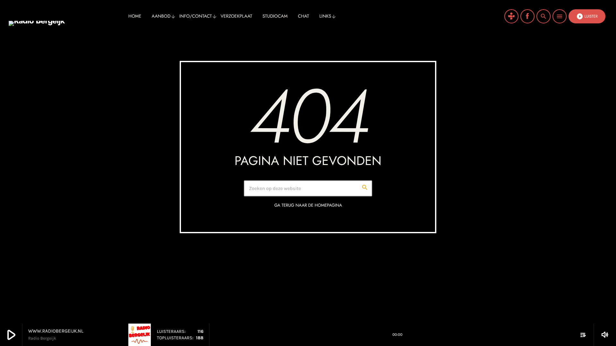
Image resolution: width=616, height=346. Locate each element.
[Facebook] (527, 16)
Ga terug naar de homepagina (308, 205)
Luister (587, 16)
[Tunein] (511, 16)
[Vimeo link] (66, 16)
